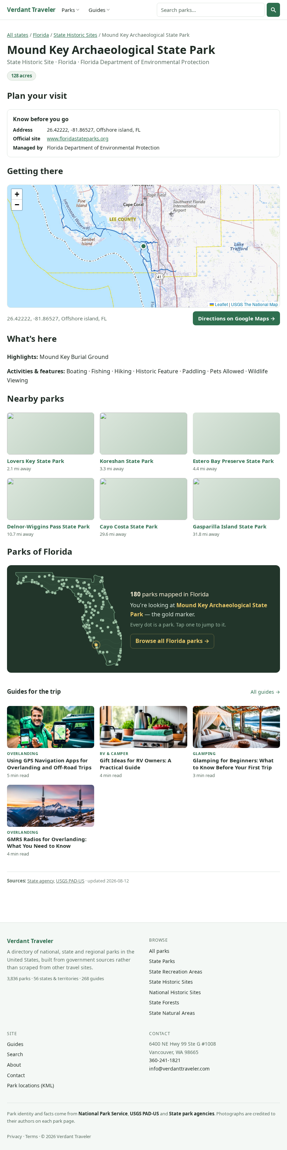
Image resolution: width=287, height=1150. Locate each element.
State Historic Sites (75, 35)
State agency (40, 881)
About (14, 1064)
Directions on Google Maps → (236, 318)
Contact (16, 1075)
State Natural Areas (172, 1013)
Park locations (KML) (30, 1085)
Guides (97, 9)
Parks (68, 9)
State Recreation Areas (175, 971)
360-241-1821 (165, 1060)
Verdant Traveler (31, 10)
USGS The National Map (254, 304)
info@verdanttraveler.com (179, 1068)
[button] (143, 246)
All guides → (265, 691)
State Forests (164, 1002)
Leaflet (221, 304)
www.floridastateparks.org (77, 138)
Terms (31, 1136)
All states (17, 35)
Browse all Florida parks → (172, 641)
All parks (159, 951)
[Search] (273, 10)
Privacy (14, 1136)
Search (15, 1054)
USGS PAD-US (70, 881)
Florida (41, 35)
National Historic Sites (175, 992)
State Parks (162, 961)
